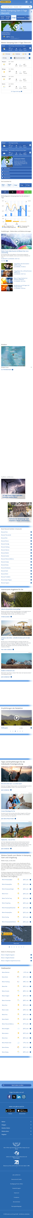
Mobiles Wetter (6, 1128)
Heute (2, 17)
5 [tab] (20, 731)
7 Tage (28, 17)
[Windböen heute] (16, 356)
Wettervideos (5, 1131)
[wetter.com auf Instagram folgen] (24, 1097)
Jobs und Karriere (16, 1175)
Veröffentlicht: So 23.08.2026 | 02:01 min (10, 258)
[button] (16, 48)
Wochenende (20, 17)
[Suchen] (29, 6)
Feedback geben (14, 38)
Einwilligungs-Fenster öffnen (16, 1184)
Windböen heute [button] (4, 367)
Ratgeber (4, 1134)
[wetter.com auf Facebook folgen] (9, 1097)
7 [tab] (24, 947)
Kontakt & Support (16, 1188)
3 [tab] (15, 731)
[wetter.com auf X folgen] (14, 1097)
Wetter (3, 1121)
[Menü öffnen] (30, 2)
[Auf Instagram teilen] (20, 192)
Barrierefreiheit (16, 1201)
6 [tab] (22, 731)
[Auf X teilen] (12, 192)
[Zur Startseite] (6, 1)
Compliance (16, 1197)
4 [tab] (18, 731)
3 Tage (13, 17)
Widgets (4, 1125)
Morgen (8, 17)
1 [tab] (10, 731)
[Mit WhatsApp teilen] (28, 192)
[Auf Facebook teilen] (5, 192)
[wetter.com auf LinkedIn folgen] (19, 1097)
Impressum (16, 1193)
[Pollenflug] (26, 2)
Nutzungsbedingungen (16, 1206)
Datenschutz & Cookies (16, 1179)
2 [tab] (13, 731)
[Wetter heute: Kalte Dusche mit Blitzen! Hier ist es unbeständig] (16, 241)
